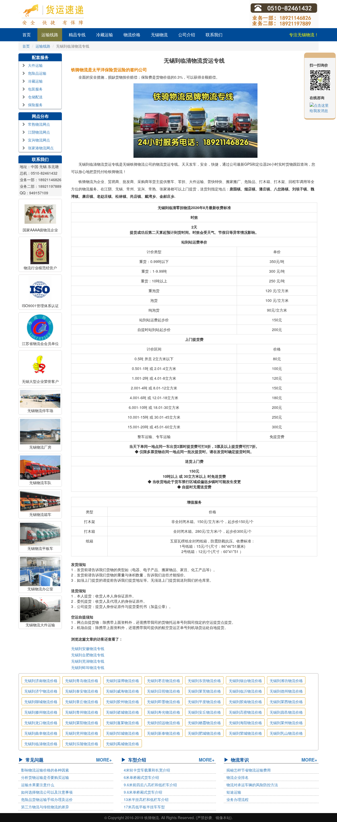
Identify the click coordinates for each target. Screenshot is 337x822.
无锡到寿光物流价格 (163, 712)
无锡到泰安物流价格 (81, 691)
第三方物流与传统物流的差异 (45, 806)
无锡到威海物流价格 (122, 691)
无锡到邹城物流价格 (122, 733)
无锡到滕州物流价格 (40, 712)
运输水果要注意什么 (37, 784)
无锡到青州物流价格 (81, 712)
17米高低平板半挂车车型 (144, 806)
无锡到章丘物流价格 (81, 701)
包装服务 (35, 89)
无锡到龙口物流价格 (40, 722)
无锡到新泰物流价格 (163, 733)
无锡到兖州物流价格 (81, 733)
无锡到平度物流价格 (204, 701)
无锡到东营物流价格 (204, 680)
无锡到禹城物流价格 (122, 743)
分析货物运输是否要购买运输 (45, 777)
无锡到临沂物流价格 (245, 691)
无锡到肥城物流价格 (204, 733)
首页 (26, 35)
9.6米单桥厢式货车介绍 (143, 792)
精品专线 (77, 35)
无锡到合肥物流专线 (87, 654)
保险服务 (35, 104)
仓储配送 (35, 96)
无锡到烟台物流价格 (245, 680)
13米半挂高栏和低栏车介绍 (146, 799)
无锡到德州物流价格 (286, 691)
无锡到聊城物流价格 (40, 701)
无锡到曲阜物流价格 (40, 733)
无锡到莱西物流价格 (286, 701)
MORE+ (104, 760)
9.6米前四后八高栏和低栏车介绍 (150, 784)
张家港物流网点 (41, 147)
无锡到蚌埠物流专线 (87, 667)
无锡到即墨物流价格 (163, 701)
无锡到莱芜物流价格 (204, 691)
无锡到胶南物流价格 (245, 701)
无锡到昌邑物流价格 (286, 712)
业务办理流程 (237, 799)
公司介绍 (186, 35)
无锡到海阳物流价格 (245, 722)
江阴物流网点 (39, 132)
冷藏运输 (104, 35)
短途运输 (233, 792)
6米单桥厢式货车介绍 (141, 777)
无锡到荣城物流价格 (245, 733)
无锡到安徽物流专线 (87, 648)
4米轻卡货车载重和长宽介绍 (147, 770)
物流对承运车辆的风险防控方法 (252, 784)
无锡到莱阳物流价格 (81, 722)
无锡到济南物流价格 (40, 680)
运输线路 (49, 35)
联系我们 (214, 35)
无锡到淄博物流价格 (122, 680)
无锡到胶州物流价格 (122, 701)
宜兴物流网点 (39, 140)
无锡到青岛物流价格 (81, 680)
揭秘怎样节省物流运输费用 (248, 770)
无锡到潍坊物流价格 (286, 680)
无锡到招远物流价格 (163, 722)
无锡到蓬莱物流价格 (122, 722)
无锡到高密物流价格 (245, 712)
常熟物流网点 (39, 124)
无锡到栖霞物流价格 (204, 722)
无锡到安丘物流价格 (204, 712)
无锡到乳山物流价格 (286, 733)
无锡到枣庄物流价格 (163, 680)
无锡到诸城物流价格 (122, 712)
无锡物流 (159, 35)
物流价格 (131, 35)
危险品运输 (37, 73)
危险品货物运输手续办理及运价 (47, 799)
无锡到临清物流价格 (40, 743)
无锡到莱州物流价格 (286, 722)
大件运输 (35, 65)
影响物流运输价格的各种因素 (45, 770)
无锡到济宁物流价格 (40, 691)
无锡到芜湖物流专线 (87, 661)
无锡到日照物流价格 (163, 691)
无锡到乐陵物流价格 (81, 743)
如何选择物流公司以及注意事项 (47, 792)
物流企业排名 (237, 777)
